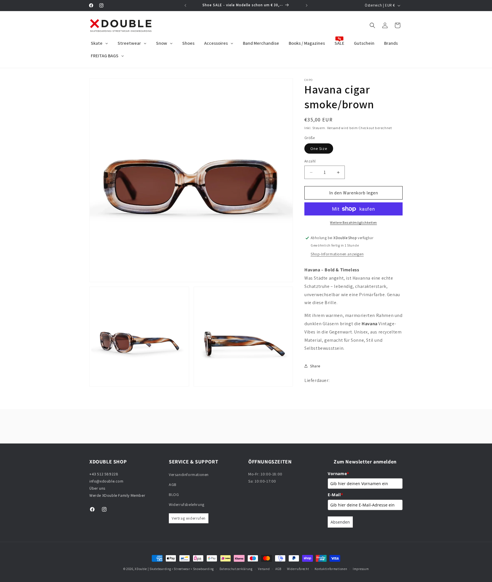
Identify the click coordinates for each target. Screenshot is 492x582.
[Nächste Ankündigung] (306, 5)
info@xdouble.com (106, 481)
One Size (318, 148)
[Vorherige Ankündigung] (185, 5)
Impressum (361, 569)
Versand (334, 128)
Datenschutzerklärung (236, 569)
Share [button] (315, 366)
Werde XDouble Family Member (117, 495)
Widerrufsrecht (298, 569)
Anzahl (309, 161)
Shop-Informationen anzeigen (337, 254)
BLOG (174, 494)
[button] (372, 25)
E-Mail (335, 494)
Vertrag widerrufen (189, 518)
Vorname (338, 473)
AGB (173, 484)
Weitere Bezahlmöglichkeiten (353, 222)
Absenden (340, 522)
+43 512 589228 (103, 474)
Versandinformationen (189, 474)
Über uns (97, 488)
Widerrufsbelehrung (186, 504)
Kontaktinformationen (331, 569)
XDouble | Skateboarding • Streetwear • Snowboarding (174, 569)
